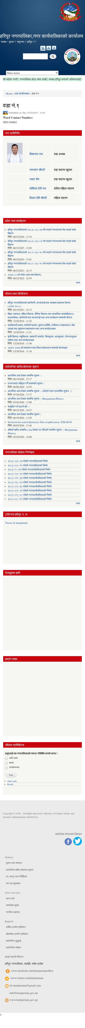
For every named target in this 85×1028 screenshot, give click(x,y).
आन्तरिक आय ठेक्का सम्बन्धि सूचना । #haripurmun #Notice (36, 398)
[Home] (71, 11)
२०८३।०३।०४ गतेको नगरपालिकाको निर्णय (28, 461)
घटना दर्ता (10, 898)
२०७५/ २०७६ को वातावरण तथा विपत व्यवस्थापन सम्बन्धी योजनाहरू (37, 347)
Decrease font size (54, 48)
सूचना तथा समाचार (14, 862)
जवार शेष (34, 179)
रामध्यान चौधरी (37, 170)
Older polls (12, 781)
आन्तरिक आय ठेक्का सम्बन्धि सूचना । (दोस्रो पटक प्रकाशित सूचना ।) (40, 391)
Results (10, 784)
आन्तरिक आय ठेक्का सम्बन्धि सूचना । (25, 375)
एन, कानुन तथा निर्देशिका (16, 876)
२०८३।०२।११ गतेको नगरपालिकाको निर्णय (28, 465)
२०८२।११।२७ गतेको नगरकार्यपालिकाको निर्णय (30, 478)
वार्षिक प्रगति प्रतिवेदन (16, 926)
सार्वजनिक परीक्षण (13, 947)
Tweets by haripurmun (16, 523)
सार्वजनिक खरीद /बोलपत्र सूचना (19, 869)
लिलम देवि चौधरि (38, 198)
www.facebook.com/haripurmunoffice (32, 971)
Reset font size (48, 48)
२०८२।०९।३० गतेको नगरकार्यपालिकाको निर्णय (30, 486)
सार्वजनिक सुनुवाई (13, 940)
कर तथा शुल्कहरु (13, 883)
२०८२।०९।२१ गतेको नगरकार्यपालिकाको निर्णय (30, 490)
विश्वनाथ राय (36, 154)
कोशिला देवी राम (37, 188)
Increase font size (43, 48)
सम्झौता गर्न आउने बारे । (19, 406)
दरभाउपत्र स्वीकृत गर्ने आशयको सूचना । (26, 383)
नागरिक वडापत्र (13, 911)
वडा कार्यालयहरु (22, 93)
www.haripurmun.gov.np (24, 1000)
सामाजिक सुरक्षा (12, 905)
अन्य (78, 282)
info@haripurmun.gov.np (23, 993)
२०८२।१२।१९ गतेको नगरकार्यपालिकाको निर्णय (30, 474)
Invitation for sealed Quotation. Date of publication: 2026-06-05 (40, 422)
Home (9, 93)
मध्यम (11, 762)
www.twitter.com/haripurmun (26, 978)
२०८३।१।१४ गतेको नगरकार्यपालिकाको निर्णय (29, 469)
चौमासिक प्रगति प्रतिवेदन (17, 933)
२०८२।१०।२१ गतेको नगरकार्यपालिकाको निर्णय (30, 482)
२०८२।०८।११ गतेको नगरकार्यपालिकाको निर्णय (30, 499)
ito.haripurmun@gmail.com (25, 985)
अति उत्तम (13, 757)
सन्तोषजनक (14, 767)
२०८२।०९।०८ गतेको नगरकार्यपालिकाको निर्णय (30, 495)
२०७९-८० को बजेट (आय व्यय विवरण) (24, 274)
